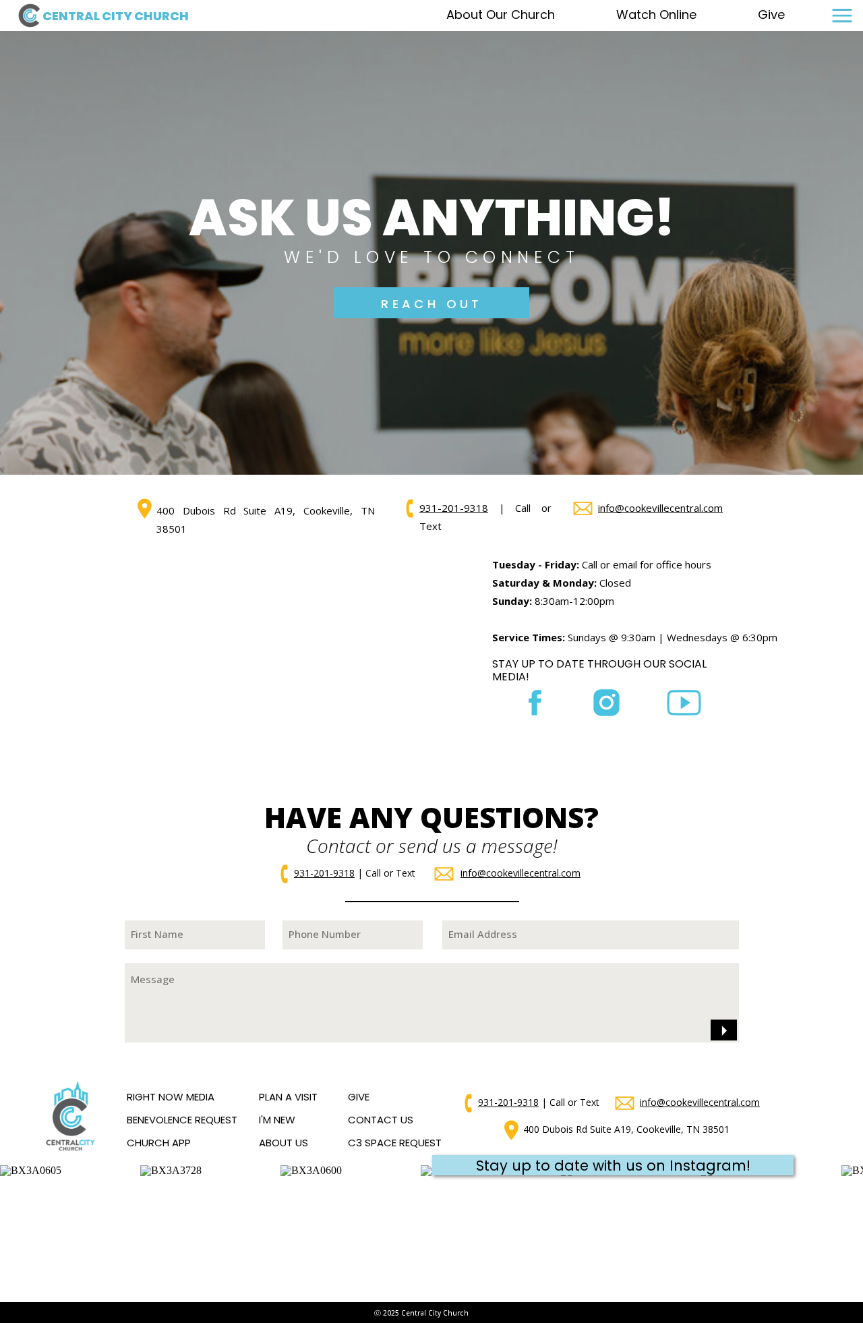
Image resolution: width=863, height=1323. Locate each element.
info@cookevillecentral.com (660, 507)
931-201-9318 (453, 507)
